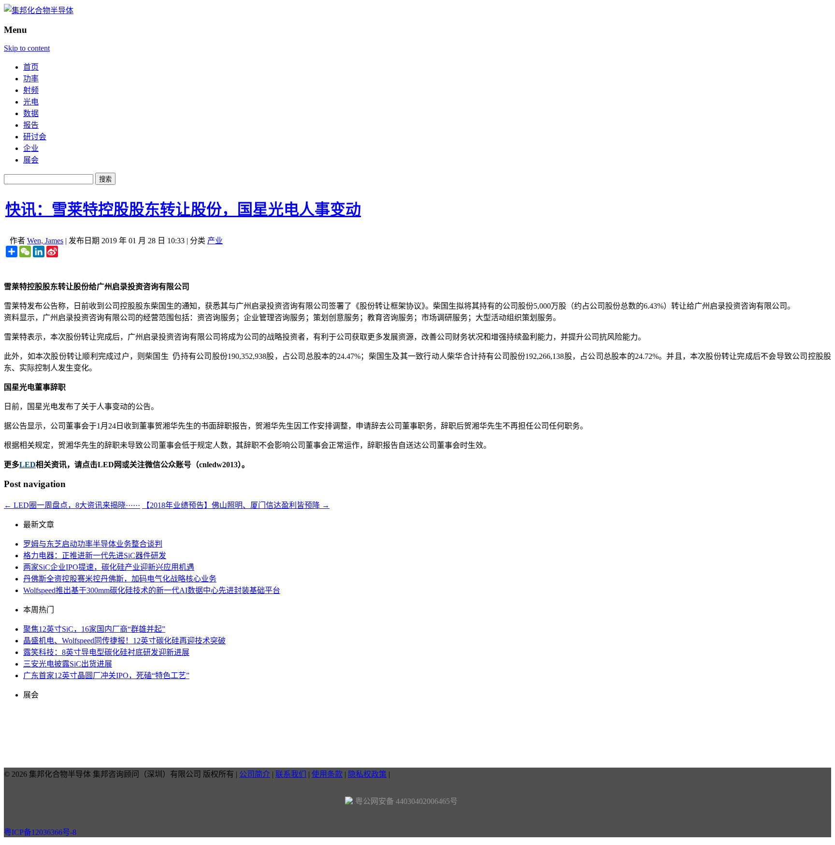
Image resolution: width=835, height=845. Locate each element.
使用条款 (327, 774)
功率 (31, 78)
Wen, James (45, 241)
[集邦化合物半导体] (38, 10)
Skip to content (27, 48)
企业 (31, 148)
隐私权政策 (367, 774)
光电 (31, 102)
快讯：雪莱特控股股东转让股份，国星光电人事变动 (183, 209)
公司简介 (254, 774)
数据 (31, 113)
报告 (31, 125)
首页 (31, 67)
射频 (31, 90)
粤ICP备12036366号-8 (40, 832)
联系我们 (290, 774)
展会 (31, 160)
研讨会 (34, 137)
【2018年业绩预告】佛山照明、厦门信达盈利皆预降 (236, 505)
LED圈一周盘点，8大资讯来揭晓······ (72, 505)
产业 (215, 241)
